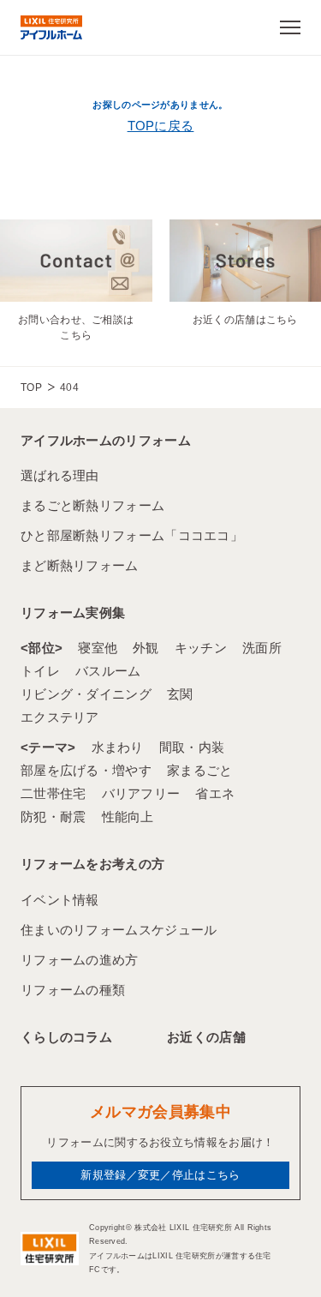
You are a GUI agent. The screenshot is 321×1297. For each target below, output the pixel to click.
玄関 (180, 694)
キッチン (201, 647)
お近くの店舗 (206, 1037)
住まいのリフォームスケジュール (119, 929)
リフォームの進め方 (80, 959)
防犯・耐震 (53, 816)
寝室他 (97, 647)
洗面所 (262, 647)
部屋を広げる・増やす (86, 770)
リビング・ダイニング (86, 694)
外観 (146, 647)
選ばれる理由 (60, 475)
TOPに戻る (161, 125)
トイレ (40, 671)
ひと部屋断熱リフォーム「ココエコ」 (132, 535)
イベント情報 (60, 899)
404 (69, 387)
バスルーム (108, 671)
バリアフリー (141, 793)
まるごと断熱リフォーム (92, 505)
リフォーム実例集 (73, 612)
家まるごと (200, 770)
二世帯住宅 (53, 793)
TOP (31, 387)
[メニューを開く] (290, 27)
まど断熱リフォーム (80, 565)
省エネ (215, 793)
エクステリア (60, 717)
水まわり (118, 747)
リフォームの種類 (73, 989)
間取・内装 (192, 747)
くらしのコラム (66, 1037)
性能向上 (128, 816)
